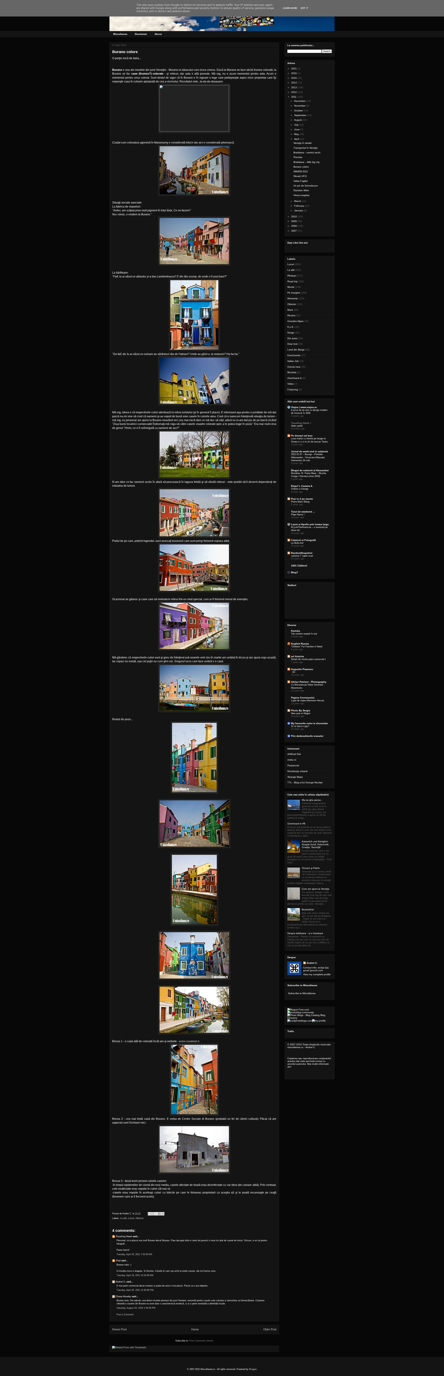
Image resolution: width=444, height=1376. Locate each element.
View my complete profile (317, 974)
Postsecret (293, 765)
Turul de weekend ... (303, 511)
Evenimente (293, 355)
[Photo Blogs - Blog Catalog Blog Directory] (309, 1018)
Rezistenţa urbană (297, 771)
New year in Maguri (300, 713)
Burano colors (301, 166)
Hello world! (297, 426)
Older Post (269, 1329)
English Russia (300, 643)
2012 (294, 92)
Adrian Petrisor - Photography (308, 681)
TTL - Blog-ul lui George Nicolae (305, 782)
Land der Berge (296, 349)
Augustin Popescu (302, 669)
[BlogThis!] (153, 1214)
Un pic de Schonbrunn (305, 185)
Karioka (295, 630)
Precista (297, 157)
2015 (294, 78)
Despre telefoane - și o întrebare (305, 933)
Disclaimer (141, 34)
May (297, 134)
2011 (294, 96)
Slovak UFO (300, 176)
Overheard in (294, 378)
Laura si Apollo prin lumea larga (310, 524)
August (298, 119)
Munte (290, 287)
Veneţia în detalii (302, 143)
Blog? (294, 572)
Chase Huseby (123, 1296)
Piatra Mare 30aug (300, 501)
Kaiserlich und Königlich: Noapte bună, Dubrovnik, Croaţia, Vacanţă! (315, 844)
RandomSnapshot (301, 553)
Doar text (292, 343)
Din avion (292, 338)
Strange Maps (295, 777)
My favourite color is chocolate (309, 723)
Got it (304, 8)
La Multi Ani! (297, 543)
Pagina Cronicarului (302, 697)
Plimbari (291, 275)
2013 (294, 87)
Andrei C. (121, 1281)
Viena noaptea (301, 195)
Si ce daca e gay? (300, 726)
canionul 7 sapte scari (302, 555)
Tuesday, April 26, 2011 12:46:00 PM (135, 1290)
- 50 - (293, 672)
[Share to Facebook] (159, 1214)
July (296, 124)
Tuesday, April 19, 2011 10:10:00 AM (135, 1275)
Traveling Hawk (124, 1236)
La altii (123, 1218)
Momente (292, 298)
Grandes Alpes (295, 321)
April (297, 139)
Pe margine (293, 292)
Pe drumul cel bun (302, 435)
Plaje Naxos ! (298, 514)
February (299, 205)
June (297, 129)
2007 (294, 230)
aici (289, 1066)
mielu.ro (291, 759)
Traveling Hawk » (301, 423)
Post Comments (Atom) (201, 1340)
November (300, 105)
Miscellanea (120, 34)
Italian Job (293, 361)
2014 (294, 82)
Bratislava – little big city (306, 162)
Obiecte (139, 1218)
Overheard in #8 (296, 823)
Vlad (118, 1260)
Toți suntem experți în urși (304, 633)
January (299, 210)
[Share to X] (156, 1214)
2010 (294, 216)
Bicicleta (291, 372)
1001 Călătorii (299, 565)
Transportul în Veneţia (305, 147)
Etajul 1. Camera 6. (302, 486)
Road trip (292, 281)
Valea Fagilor (300, 181)
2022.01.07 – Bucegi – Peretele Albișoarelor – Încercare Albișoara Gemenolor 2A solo (308, 457)
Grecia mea (293, 366)
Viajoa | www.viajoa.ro (304, 407)
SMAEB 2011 (300, 171)
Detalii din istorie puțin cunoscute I (308, 659)
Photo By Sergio (300, 710)
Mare (290, 309)
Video (290, 383)
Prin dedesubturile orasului (307, 736)
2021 (294, 68)
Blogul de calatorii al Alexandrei (310, 470)
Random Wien (301, 190)
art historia (297, 656)
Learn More (290, 8)
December (300, 101)
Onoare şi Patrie (311, 868)
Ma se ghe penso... (312, 800)
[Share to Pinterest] (162, 1214)
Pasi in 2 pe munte (302, 498)
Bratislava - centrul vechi (306, 152)
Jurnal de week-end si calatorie (309, 451)
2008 (294, 226)
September (300, 115)
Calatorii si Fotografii (303, 540)
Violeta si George (299, 489)
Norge (290, 332)
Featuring (292, 389)
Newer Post (119, 1329)
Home (195, 1329)
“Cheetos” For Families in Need (306, 646)
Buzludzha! (308, 909)
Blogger (253, 1369)
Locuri (131, 1218)
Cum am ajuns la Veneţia (315, 888)
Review (291, 315)
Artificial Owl (294, 754)
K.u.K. (290, 326)
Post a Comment (125, 1314)
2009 (294, 221)
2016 (294, 73)
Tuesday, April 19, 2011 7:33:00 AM (134, 1254)
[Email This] (149, 1214)
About (158, 34)
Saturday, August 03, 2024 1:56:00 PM (136, 1308)
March (298, 201)
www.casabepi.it (189, 1041)
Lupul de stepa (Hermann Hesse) (307, 700)
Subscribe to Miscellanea (301, 993)
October (299, 110)
